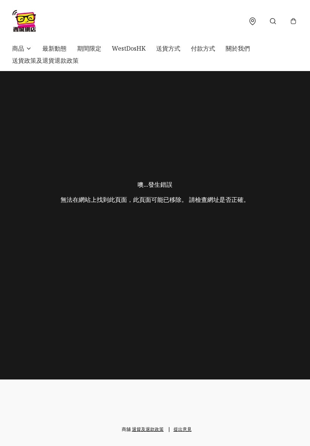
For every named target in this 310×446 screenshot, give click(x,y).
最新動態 (54, 48)
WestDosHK (129, 48)
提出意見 (183, 429)
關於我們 (238, 48)
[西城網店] (24, 21)
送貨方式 (168, 48)
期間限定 (89, 48)
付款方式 (203, 48)
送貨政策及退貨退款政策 (45, 60)
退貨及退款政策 (148, 429)
